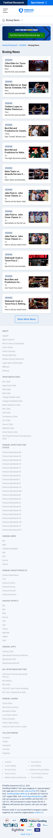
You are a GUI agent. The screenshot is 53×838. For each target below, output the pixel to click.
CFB (4, 621)
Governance (36, 762)
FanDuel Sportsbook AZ (11, 456)
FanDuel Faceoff (9, 591)
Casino (5, 564)
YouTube (5, 749)
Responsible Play (9, 355)
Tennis (5, 629)
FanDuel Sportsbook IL (11, 479)
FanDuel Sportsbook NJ (11, 503)
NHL (4, 553)
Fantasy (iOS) (7, 651)
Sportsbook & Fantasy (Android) (15, 655)
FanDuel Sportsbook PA (11, 514)
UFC (4, 556)
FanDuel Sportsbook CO (11, 464)
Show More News (26, 319)
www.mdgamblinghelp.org (32, 796)
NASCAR (5, 633)
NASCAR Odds (8, 428)
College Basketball (10, 549)
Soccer (5, 560)
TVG (4, 579)
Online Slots (7, 703)
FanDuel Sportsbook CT (11, 468)
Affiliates (5, 367)
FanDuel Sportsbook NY (11, 507)
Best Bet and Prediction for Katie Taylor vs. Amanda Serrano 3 (14, 154)
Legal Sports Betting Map (12, 363)
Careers (8, 762)
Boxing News (13, 20)
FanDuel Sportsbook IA (11, 476)
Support (5, 336)
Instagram (6, 745)
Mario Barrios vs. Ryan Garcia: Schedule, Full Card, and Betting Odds (16, 87)
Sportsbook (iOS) (9, 659)
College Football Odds (11, 397)
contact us (38, 812)
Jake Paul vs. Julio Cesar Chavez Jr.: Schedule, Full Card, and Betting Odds (14, 218)
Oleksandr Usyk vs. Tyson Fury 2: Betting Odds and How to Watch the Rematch (15, 305)
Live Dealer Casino (10, 715)
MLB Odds (6, 393)
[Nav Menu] (5, 10)
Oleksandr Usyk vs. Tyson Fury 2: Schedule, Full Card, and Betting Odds (14, 262)
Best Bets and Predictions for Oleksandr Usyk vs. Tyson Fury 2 (14, 283)
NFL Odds (6, 382)
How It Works (7, 347)
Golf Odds (6, 413)
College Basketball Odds (12, 401)
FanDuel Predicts (9, 595)
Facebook (6, 738)
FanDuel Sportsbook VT (11, 526)
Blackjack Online (9, 711)
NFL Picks (6, 685)
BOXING (23, 45)
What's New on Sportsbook (13, 344)
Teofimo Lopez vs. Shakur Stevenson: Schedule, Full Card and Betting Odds (14, 110)
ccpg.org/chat (30, 791)
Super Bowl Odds (9, 386)
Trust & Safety (10, 766)
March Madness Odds (11, 405)
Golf (4, 625)
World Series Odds (10, 432)
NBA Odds (6, 389)
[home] (26, 10)
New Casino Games (10, 707)
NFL (3, 541)
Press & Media (37, 777)
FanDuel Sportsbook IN (11, 483)
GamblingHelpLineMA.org (17, 794)
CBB (4, 640)
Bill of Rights (36, 766)
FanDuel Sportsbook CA (11, 460)
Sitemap (5, 371)
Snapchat (6, 753)
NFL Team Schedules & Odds (14, 692)
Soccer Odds (7, 424)
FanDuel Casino (8, 583)
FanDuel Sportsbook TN (11, 518)
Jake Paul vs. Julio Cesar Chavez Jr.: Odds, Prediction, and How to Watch (15, 240)
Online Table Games (10, 723)
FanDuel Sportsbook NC (11, 499)
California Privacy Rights (39, 770)
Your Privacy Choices (39, 774)
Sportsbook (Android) (10, 663)
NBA (4, 545)
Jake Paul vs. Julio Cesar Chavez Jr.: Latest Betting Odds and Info (14, 197)
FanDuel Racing (8, 587)
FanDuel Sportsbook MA (11, 491)
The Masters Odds (10, 417)
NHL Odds (6, 409)
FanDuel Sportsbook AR (11, 452)
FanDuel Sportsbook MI (11, 495)
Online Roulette (8, 719)
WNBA (5, 637)
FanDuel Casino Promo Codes (14, 727)
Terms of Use (10, 774)
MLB (4, 613)
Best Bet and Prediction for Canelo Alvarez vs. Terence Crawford (15, 132)
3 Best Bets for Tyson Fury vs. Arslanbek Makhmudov (15, 66)
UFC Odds (6, 420)
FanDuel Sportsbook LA (11, 487)
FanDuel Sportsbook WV (12, 530)
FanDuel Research (14, 2)
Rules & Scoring (8, 351)
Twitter (5, 742)
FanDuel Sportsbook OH (11, 510)
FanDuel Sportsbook (10, 575)
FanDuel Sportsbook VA (11, 522)
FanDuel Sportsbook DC (11, 472)
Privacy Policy (10, 770)
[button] (26, 35)
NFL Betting (7, 681)
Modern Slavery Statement (13, 359)
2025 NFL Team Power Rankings (15, 688)
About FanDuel (8, 340)
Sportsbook (37, 2)
